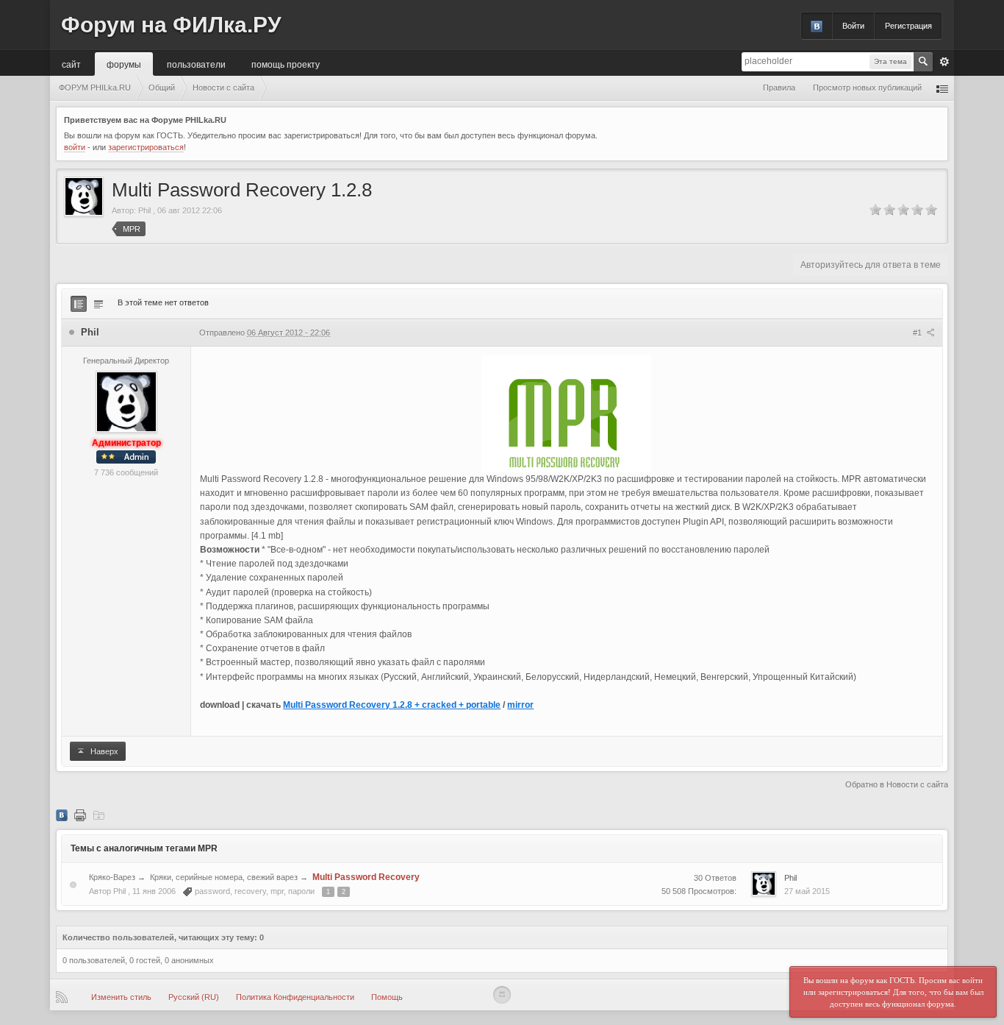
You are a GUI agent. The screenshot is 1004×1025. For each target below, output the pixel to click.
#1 (918, 332)
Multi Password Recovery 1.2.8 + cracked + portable (392, 705)
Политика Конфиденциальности (295, 997)
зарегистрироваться (146, 147)
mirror (520, 705)
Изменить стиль (121, 997)
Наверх (103, 751)
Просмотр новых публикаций (867, 87)
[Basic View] (98, 304)
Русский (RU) (193, 997)
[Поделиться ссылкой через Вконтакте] (62, 814)
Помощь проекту (285, 63)
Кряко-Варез (112, 877)
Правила (779, 87)
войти (74, 147)
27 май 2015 (807, 891)
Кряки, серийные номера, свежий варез (224, 877)
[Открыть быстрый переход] (942, 88)
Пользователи (196, 63)
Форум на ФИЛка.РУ (171, 25)
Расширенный (944, 61)
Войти (853, 25)
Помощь (387, 997)
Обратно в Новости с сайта (896, 784)
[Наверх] (502, 995)
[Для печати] (80, 814)
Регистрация (908, 25)
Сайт (71, 63)
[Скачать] (98, 814)
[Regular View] (79, 304)
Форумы (124, 63)
